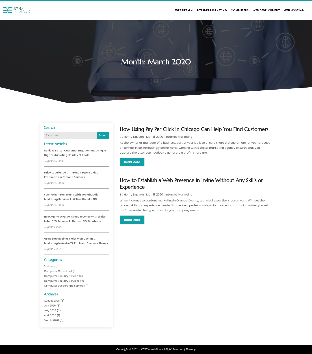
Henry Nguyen (134, 137)
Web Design (183, 10)
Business (49, 266)
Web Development (266, 10)
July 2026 (50, 305)
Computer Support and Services (64, 286)
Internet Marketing (211, 10)
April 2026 (50, 315)
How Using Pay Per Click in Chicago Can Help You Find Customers (194, 129)
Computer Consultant (58, 271)
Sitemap (191, 349)
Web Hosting (294, 10)
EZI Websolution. (151, 349)
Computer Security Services (61, 281)
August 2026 (52, 301)
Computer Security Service (61, 276)
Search (103, 135)
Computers (240, 10)
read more (132, 162)
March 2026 (51, 320)
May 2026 (50, 310)
